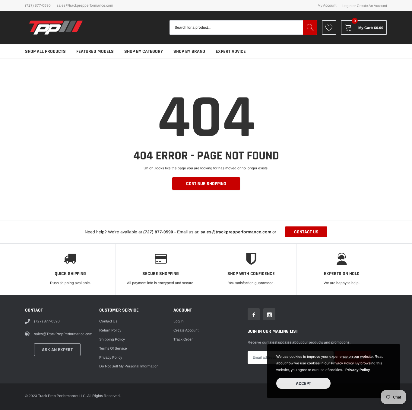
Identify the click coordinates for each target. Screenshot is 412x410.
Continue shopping (206, 184)
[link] (329, 27)
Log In (178, 321)
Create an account (372, 6)
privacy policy (357, 370)
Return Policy (110, 330)
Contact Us (108, 321)
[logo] (56, 27)
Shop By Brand (189, 51)
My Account (327, 5)
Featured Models (95, 51)
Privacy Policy (110, 357)
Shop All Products (45, 51)
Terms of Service (113, 348)
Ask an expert (57, 350)
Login (347, 6)
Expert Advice (231, 51)
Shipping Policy (112, 339)
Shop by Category (143, 51)
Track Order (183, 339)
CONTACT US (306, 232)
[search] (310, 27)
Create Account (185, 330)
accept (303, 383)
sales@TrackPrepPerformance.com (85, 5)
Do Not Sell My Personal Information (129, 366)
